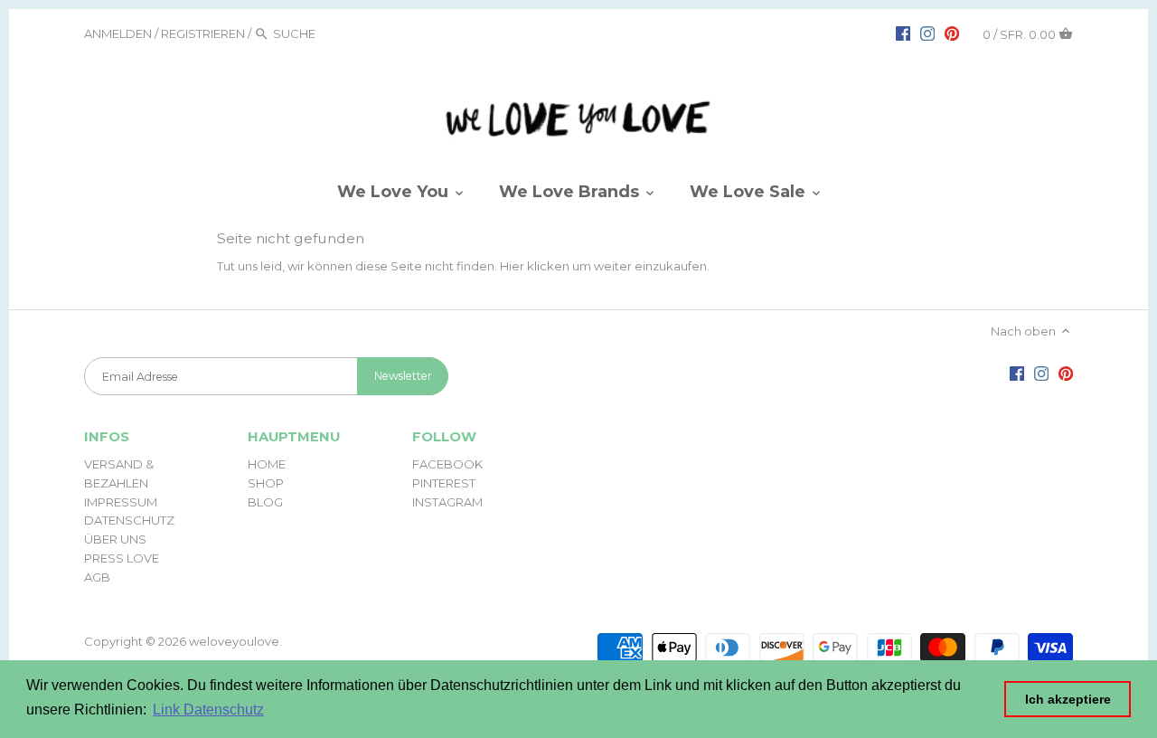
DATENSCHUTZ (129, 520)
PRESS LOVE (121, 558)
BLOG (265, 502)
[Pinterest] (952, 32)
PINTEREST (443, 483)
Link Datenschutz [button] (208, 709)
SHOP (266, 483)
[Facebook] (903, 32)
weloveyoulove (234, 641)
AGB (97, 577)
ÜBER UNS (115, 539)
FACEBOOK (447, 464)
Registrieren (203, 33)
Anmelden (118, 33)
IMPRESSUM (120, 502)
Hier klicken (534, 266)
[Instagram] (927, 32)
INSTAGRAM (447, 502)
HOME (267, 464)
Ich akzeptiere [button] (1068, 699)
